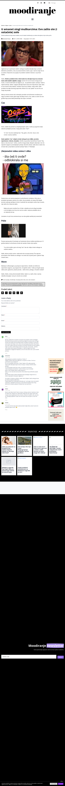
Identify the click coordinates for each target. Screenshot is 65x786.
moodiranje (12, 279)
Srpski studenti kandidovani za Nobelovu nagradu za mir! (24, 470)
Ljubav (10, 25)
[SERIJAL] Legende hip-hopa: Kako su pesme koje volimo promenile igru (8, 470)
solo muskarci (31, 279)
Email (3, 320)
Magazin (7, 25)
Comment (4, 306)
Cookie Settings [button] (54, 783)
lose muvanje (6, 279)
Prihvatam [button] (61, 783)
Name (3, 314)
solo (27, 279)
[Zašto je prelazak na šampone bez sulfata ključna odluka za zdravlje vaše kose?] (9, 441)
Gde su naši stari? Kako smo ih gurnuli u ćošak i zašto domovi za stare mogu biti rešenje (40, 450)
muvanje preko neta (20, 279)
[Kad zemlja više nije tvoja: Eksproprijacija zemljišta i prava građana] (24, 441)
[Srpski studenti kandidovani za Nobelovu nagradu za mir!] (24, 462)
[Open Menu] (32, 19)
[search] (49, 3)
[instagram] (41, 3)
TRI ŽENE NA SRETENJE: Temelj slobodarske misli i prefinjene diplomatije (55, 450)
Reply (6, 353)
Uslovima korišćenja (17, 285)
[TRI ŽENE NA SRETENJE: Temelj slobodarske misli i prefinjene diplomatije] (56, 441)
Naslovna (3, 25)
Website (3, 326)
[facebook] (38, 3)
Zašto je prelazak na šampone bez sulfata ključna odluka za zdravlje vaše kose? (8, 450)
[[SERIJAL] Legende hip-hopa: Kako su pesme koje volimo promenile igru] (9, 462)
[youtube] (44, 3)
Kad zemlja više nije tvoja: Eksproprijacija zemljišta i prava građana (24, 450)
